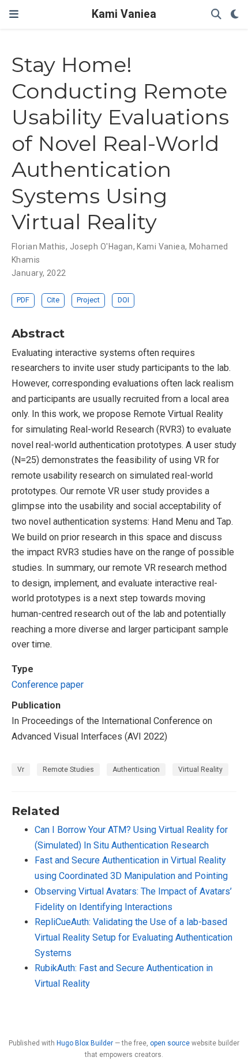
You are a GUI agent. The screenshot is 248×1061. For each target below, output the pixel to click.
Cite (53, 299)
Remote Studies (68, 770)
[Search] (216, 14)
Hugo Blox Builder (85, 1043)
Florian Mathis (39, 246)
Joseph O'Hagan (101, 246)
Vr (20, 770)
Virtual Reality (200, 770)
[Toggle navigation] (13, 14)
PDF (23, 299)
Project (88, 299)
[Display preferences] (235, 14)
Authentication (136, 770)
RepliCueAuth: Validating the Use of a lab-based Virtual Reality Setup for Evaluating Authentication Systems (133, 937)
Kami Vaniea (124, 14)
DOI (123, 299)
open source (170, 1043)
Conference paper (48, 684)
